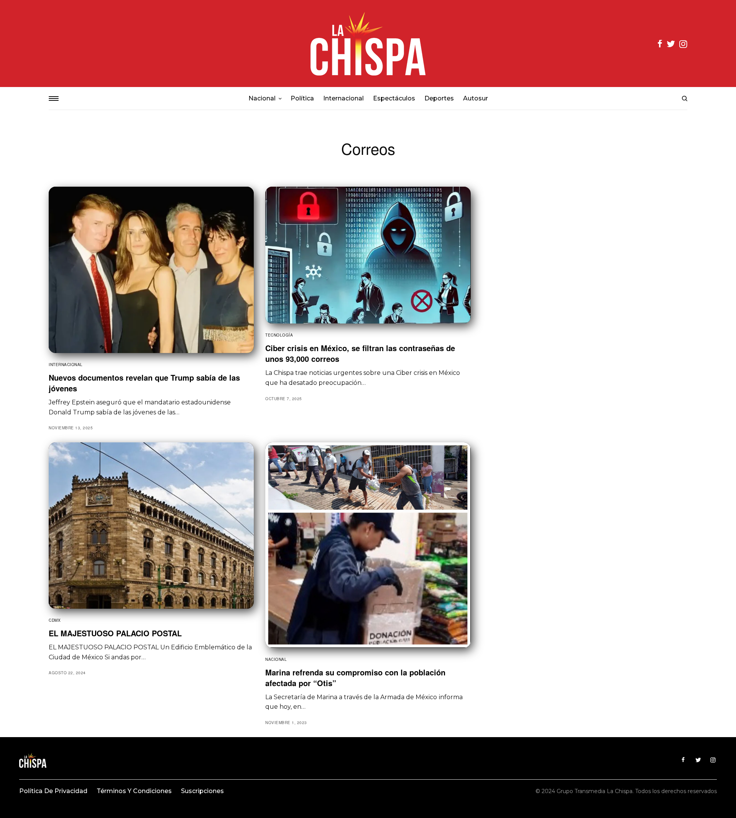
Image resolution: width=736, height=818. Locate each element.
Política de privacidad (53, 791)
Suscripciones (202, 791)
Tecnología (279, 335)
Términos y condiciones (134, 791)
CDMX (55, 620)
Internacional (66, 364)
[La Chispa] (368, 43)
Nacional (276, 659)
